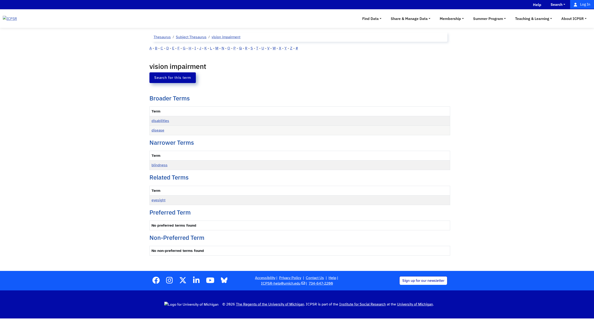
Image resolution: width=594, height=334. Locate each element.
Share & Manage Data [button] (409, 18)
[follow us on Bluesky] (224, 281)
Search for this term (172, 77)
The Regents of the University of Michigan (270, 304)
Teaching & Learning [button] (532, 18)
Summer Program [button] (488, 18)
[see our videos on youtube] (210, 281)
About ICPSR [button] (572, 18)
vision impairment (226, 37)
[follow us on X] (182, 281)
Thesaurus (162, 37)
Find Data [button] (370, 18)
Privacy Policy (290, 278)
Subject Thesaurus (191, 37)
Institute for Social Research (362, 304)
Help (332, 278)
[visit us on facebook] (155, 281)
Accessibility (265, 278)
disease (158, 130)
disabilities (160, 121)
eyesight (158, 200)
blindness (160, 165)
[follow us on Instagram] (169, 281)
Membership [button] (450, 18)
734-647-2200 (321, 283)
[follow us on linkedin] (196, 281)
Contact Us (315, 278)
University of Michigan (415, 304)
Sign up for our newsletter (423, 280)
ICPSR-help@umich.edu (280, 283)
